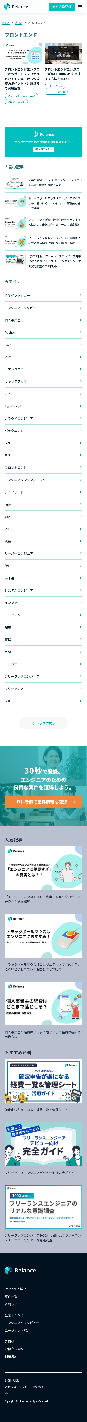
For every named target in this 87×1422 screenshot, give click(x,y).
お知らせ (11, 1304)
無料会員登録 (61, 6)
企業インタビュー (17, 1315)
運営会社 (38, 1386)
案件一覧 (11, 1296)
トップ (6, 22)
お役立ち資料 (14, 1349)
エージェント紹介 (17, 1330)
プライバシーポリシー (17, 1386)
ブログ (19, 22)
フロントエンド (37, 22)
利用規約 (11, 1356)
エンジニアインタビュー (22, 1322)
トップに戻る (45, 723)
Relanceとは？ (15, 1288)
